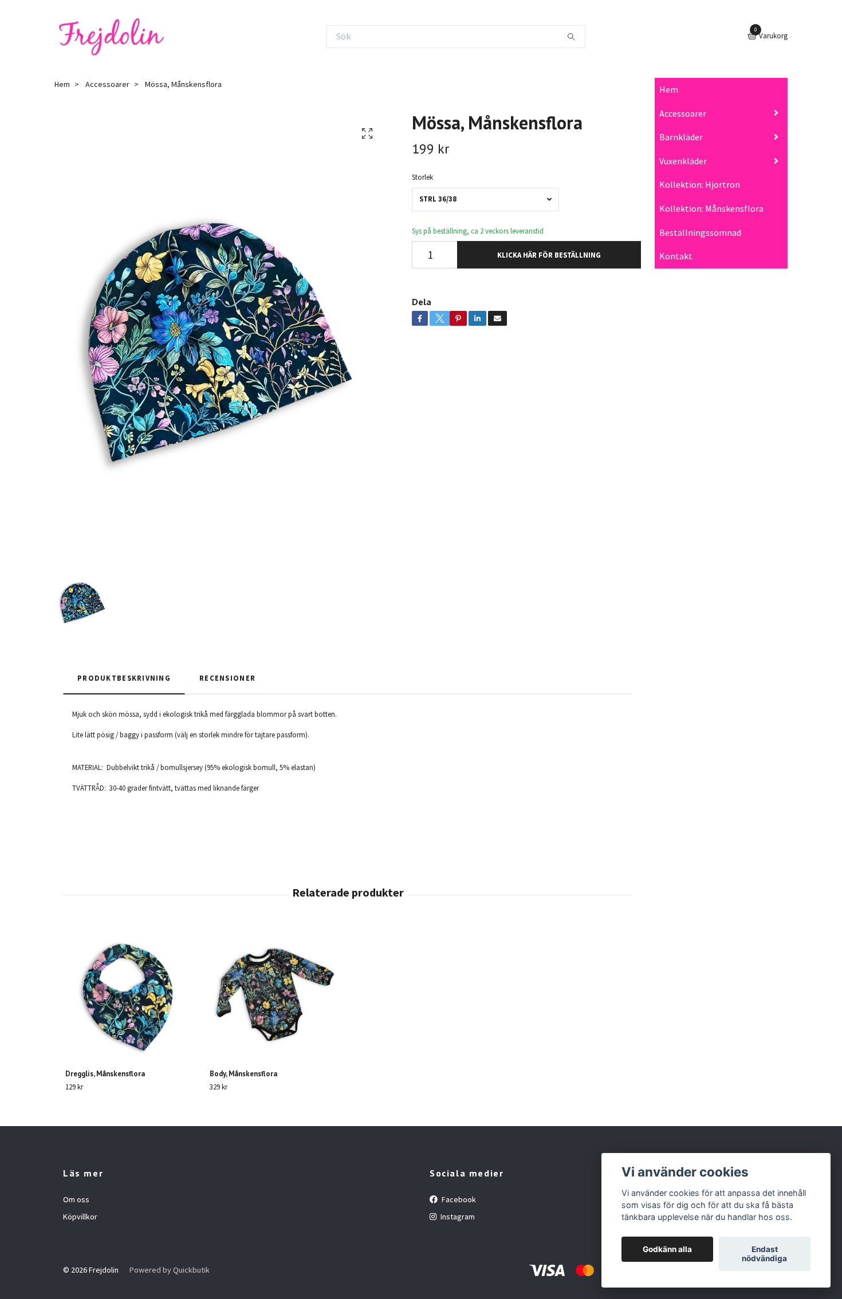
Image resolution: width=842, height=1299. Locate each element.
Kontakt (676, 256)
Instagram (457, 1216)
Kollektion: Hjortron (699, 184)
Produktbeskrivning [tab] (124, 677)
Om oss (76, 1199)
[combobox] (485, 199)
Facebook (458, 1199)
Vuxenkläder (683, 161)
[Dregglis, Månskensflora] (130, 994)
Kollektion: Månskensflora (711, 208)
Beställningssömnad (700, 232)
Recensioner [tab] (227, 677)
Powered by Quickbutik (169, 1270)
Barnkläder (681, 137)
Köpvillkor (80, 1216)
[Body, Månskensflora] (275, 994)
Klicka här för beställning (549, 254)
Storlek (422, 176)
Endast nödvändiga (764, 1254)
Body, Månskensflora (243, 1074)
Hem (668, 89)
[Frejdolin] (110, 37)
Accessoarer (682, 113)
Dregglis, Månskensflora (105, 1074)
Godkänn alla (667, 1249)
